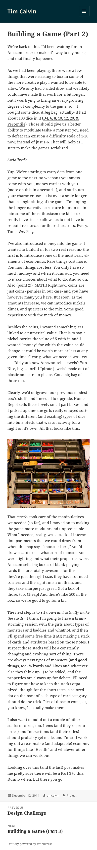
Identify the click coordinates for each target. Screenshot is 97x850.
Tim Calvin (21, 11)
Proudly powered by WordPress (29, 844)
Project (71, 795)
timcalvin (53, 795)
